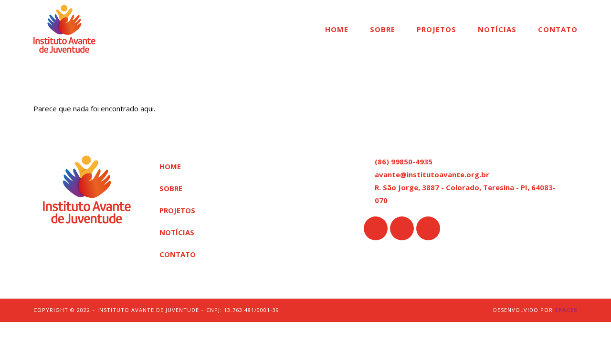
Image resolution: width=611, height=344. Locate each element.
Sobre (382, 29)
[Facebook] (376, 228)
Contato (558, 29)
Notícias (497, 29)
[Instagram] (402, 228)
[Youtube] (428, 228)
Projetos (436, 29)
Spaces (566, 309)
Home (336, 29)
